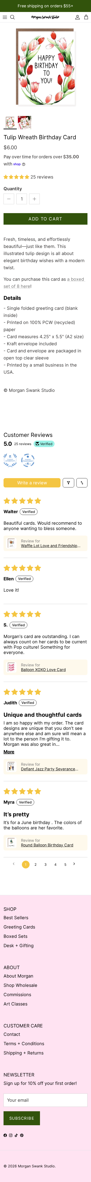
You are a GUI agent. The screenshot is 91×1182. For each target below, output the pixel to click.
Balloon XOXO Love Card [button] (43, 669)
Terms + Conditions (24, 1043)
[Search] (14, 17)
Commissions (17, 994)
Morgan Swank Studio (36, 1166)
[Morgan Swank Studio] (45, 17)
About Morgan (18, 976)
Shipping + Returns (24, 1053)
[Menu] (5, 17)
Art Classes (15, 1004)
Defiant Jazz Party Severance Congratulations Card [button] (48, 769)
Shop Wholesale (20, 985)
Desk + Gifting (19, 945)
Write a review (32, 482)
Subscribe (21, 1118)
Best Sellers (16, 917)
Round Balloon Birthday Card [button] (47, 845)
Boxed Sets (15, 936)
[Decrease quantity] (9, 199)
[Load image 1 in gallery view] (45, 68)
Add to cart (45, 219)
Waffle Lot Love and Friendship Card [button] (49, 545)
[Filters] (68, 482)
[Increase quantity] (34, 199)
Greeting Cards (19, 927)
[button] (17, 177)
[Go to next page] (76, 864)
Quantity (13, 188)
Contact (12, 1034)
